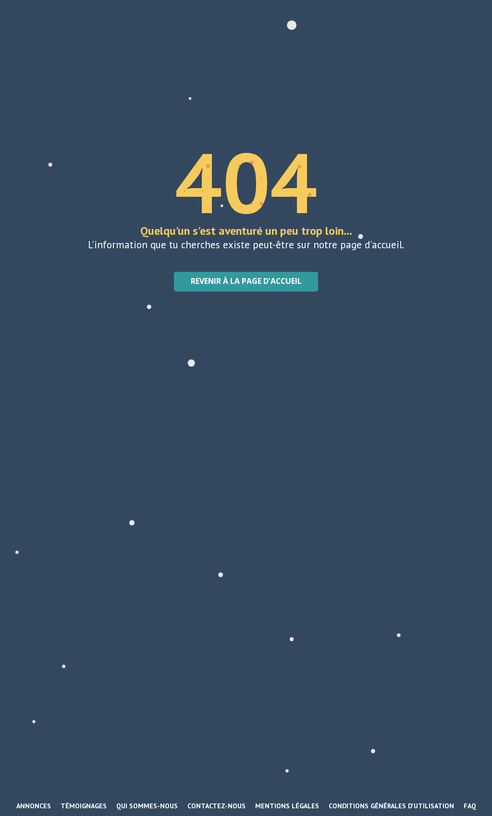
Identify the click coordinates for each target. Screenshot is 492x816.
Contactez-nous (216, 806)
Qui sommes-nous (147, 806)
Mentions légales (287, 806)
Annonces (33, 806)
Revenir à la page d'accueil (246, 281)
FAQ (470, 806)
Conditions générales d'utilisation (391, 806)
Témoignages (84, 806)
